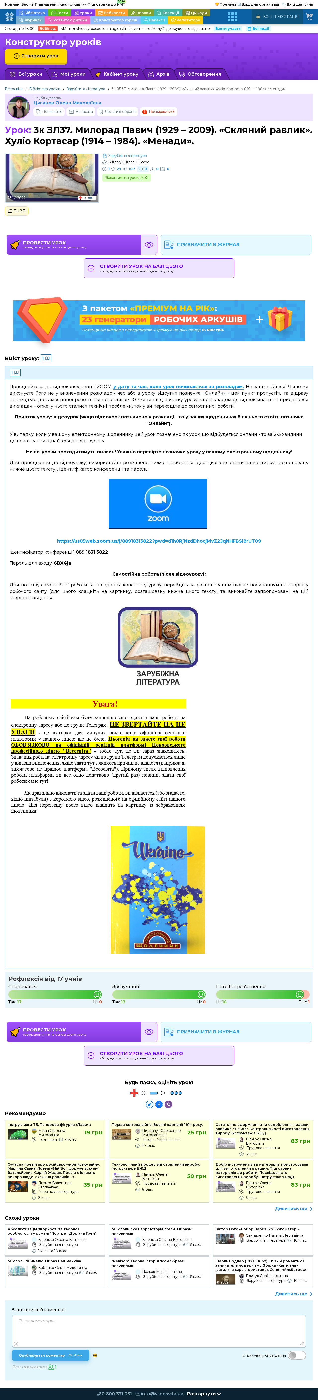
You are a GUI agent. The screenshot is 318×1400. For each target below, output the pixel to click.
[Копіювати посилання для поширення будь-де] (149, 1104)
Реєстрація (287, 16)
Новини (12, 4)
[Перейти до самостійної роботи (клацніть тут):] (159, 649)
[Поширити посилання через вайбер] (168, 1104)
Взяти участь (228, 28)
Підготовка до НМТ (106, 4)
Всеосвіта (14, 89)
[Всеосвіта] (9, 16)
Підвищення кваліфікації (60, 4)
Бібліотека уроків (44, 89)
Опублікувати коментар (50, 1355)
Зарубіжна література (86, 89)
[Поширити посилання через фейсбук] (159, 1104)
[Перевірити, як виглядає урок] (149, 245)
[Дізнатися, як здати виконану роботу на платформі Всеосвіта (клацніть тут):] (159, 891)
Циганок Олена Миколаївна (67, 103)
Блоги (27, 4)
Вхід (267, 16)
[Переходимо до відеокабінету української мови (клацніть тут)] (159, 505)
